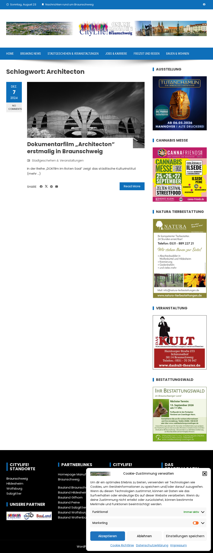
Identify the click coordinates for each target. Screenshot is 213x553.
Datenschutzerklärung (152, 545)
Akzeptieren (107, 536)
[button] (205, 474)
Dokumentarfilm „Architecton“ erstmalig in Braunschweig (71, 148)
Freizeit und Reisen (147, 54)
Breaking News (30, 54)
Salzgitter (13, 493)
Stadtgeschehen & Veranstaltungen (73, 54)
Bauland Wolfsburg (72, 512)
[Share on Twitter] (46, 186)
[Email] (56, 187)
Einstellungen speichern (185, 536)
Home (10, 54)
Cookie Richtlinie (122, 545)
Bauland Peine (69, 502)
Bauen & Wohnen (177, 54)
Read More (132, 186)
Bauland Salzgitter (72, 507)
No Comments (15, 107)
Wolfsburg (14, 488)
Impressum (178, 545)
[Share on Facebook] (41, 187)
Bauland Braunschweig (75, 487)
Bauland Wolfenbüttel (75, 517)
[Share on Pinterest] (51, 187)
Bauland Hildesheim (73, 492)
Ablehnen (144, 536)
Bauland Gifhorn (70, 497)
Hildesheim (14, 483)
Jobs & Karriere (116, 54)
